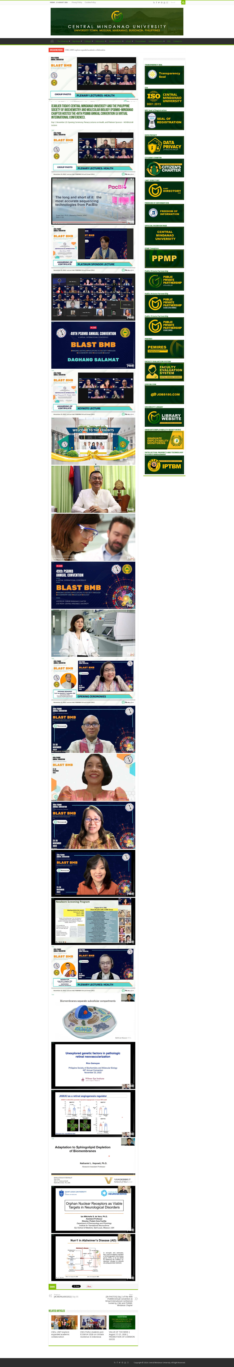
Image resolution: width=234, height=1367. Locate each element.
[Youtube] (164, 2)
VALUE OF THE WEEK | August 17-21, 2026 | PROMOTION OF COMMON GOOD (122, 1336)
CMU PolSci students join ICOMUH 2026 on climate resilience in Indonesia (93, 50)
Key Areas (76, 41)
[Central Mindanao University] (117, 21)
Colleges (87, 41)
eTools (128, 41)
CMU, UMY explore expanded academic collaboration (60, 1334)
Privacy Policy (77, 2)
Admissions (100, 41)
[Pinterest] (162, 2)
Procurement (141, 41)
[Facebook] (156, 2)
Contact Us (177, 41)
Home (52, 41)
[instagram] (167, 2)
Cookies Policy (90, 2)
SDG (168, 41)
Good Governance (156, 41)
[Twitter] (159, 2)
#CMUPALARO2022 (63, 1297)
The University (62, 41)
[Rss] (154, 2)
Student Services (115, 41)
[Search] (183, 2)
